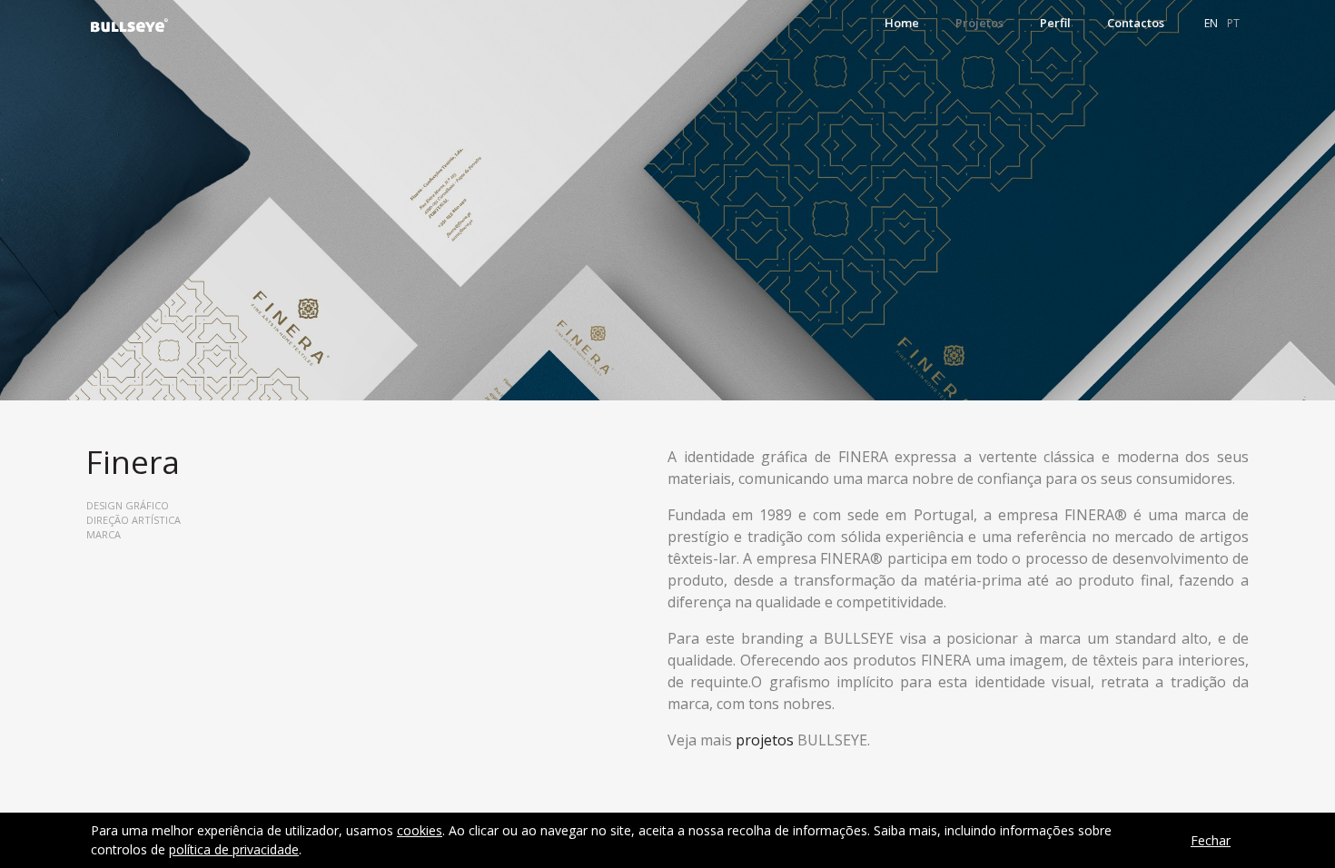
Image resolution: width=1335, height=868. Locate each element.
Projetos (979, 23)
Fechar (1211, 840)
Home (902, 23)
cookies (419, 830)
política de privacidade (234, 849)
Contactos (1135, 23)
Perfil (1055, 23)
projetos (765, 740)
